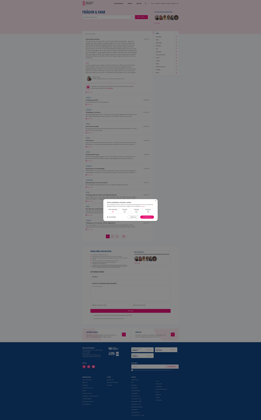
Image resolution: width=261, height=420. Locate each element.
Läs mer (143, 206)
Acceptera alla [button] (147, 217)
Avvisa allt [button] (133, 217)
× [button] (155, 200)
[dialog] (130, 210)
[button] (111, 217)
